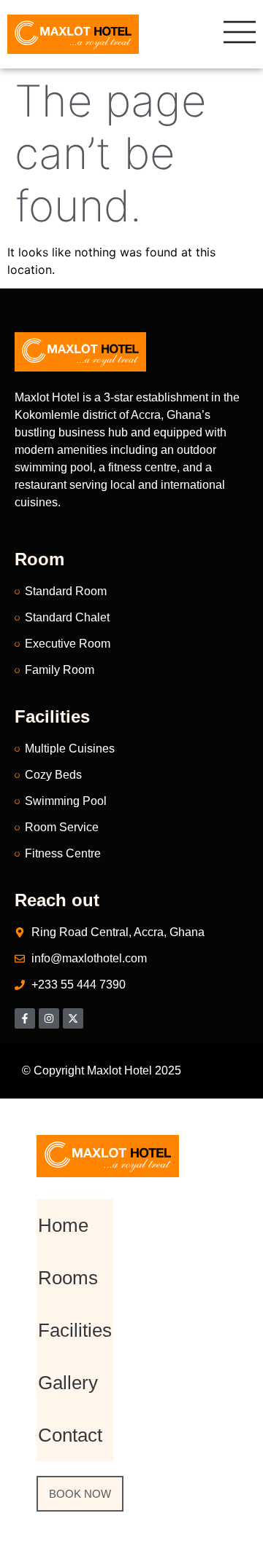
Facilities (75, 1330)
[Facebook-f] (25, 1018)
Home (63, 1225)
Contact (70, 1435)
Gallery (68, 1383)
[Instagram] (49, 1018)
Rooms (68, 1278)
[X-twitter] (73, 1018)
